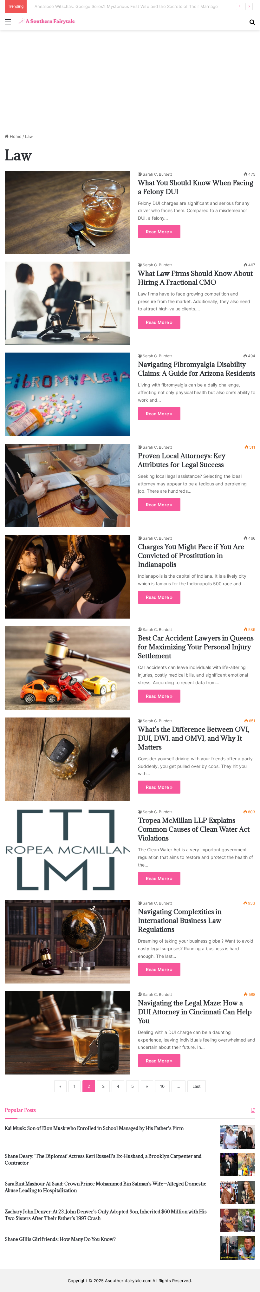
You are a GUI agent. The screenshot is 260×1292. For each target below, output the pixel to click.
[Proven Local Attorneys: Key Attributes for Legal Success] (67, 486)
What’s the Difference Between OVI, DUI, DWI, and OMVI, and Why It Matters (193, 738)
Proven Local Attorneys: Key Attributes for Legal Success (181, 460)
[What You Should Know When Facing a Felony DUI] (67, 212)
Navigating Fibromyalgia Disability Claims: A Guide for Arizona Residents (196, 369)
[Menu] (8, 24)
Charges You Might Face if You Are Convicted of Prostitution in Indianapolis (191, 555)
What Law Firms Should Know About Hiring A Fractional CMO (195, 278)
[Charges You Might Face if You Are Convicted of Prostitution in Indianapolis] (67, 577)
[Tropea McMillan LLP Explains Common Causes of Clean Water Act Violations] (67, 850)
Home (15, 136)
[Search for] (252, 24)
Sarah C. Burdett (157, 174)
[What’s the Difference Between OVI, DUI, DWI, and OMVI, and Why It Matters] (67, 759)
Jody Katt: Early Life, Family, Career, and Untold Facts (83, 6)
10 (162, 1086)
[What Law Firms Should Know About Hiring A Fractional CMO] (67, 303)
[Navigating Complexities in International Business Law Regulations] (67, 942)
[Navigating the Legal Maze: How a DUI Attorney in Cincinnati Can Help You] (67, 1033)
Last (196, 1086)
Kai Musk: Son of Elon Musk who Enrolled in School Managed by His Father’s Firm (94, 1128)
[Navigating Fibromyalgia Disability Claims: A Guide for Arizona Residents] (67, 394)
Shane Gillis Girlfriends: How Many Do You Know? (60, 1239)
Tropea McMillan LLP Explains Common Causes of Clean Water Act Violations (194, 829)
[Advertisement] (130, 84)
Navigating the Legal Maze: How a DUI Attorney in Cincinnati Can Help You (195, 1012)
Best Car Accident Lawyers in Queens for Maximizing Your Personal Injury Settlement (196, 647)
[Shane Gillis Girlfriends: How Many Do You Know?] (237, 1248)
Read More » (159, 231)
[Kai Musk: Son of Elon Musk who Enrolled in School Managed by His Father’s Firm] (237, 1137)
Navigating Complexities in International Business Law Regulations (180, 920)
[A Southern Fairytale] (46, 21)
